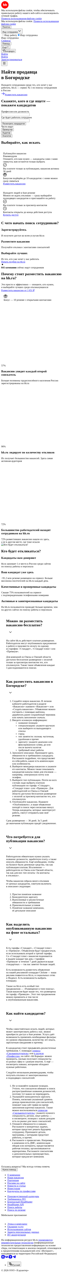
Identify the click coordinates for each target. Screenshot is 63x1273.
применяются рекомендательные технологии (26, 1241)
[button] (4, 54)
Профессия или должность (15, 111)
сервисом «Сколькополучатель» (29, 1111)
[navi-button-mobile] (4, 63)
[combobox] (15, 114)
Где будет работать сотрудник (16, 117)
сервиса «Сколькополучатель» (23, 1052)
